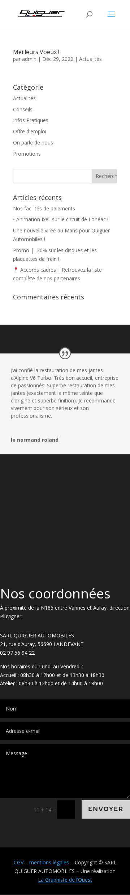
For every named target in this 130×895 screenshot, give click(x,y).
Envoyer (106, 809)
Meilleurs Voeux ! (36, 52)
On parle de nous (33, 142)
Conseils (22, 109)
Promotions (27, 153)
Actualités (90, 58)
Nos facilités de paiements (44, 208)
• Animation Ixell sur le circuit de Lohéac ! (60, 219)
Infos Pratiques (30, 120)
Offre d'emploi (29, 131)
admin (29, 58)
